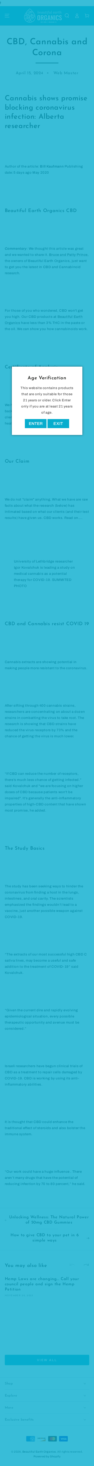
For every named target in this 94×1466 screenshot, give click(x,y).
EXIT (58, 423)
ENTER (36, 423)
